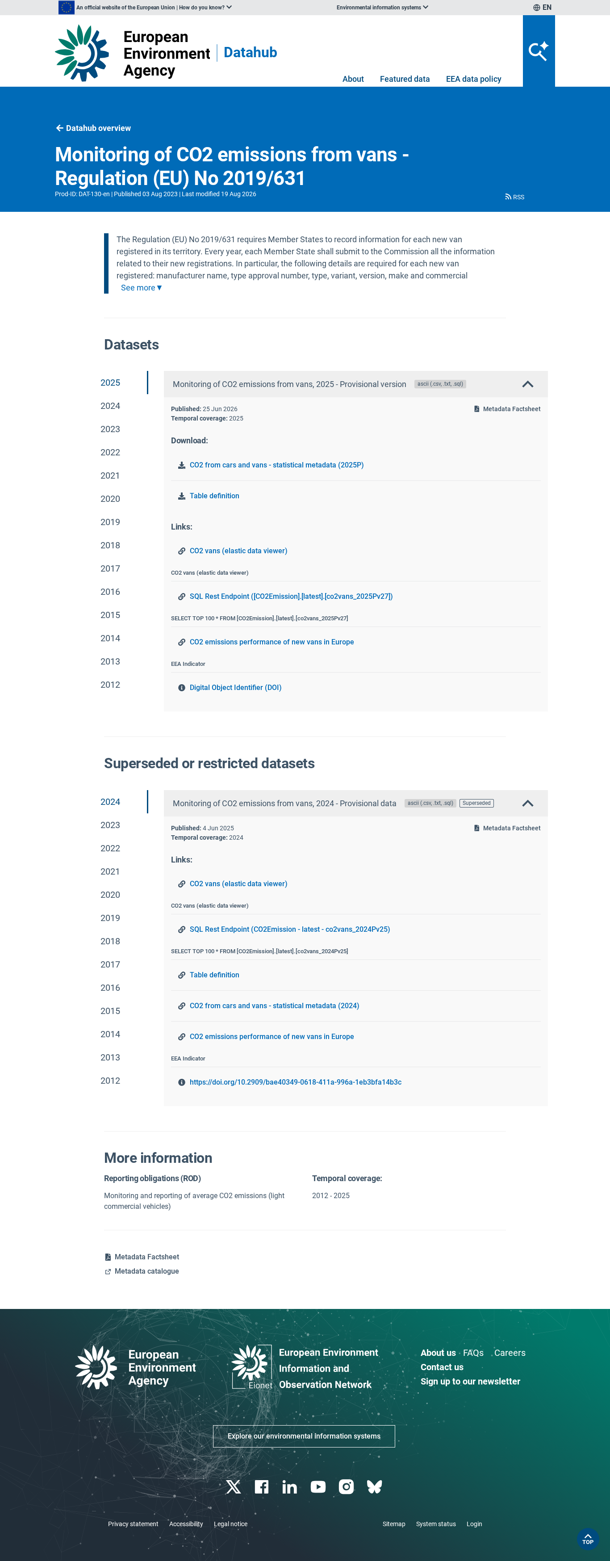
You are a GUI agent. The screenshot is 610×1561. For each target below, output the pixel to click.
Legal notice (230, 1523)
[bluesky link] (375, 1487)
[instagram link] (347, 1487)
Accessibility (186, 1523)
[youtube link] (319, 1487)
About (353, 79)
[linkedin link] (291, 1487)
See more (138, 288)
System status (436, 1523)
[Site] (132, 53)
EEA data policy (473, 79)
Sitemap (394, 1523)
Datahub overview (98, 128)
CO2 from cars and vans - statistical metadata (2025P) (277, 465)
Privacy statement (133, 1523)
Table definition (214, 496)
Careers (510, 1352)
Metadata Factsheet (512, 408)
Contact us (442, 1367)
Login (474, 1523)
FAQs (473, 1352)
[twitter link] (234, 1487)
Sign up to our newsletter (470, 1381)
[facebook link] (262, 1487)
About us (438, 1352)
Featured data (405, 79)
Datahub (250, 53)
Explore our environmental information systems (304, 1436)
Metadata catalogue (147, 1271)
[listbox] (145, 7)
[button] (514, 197)
